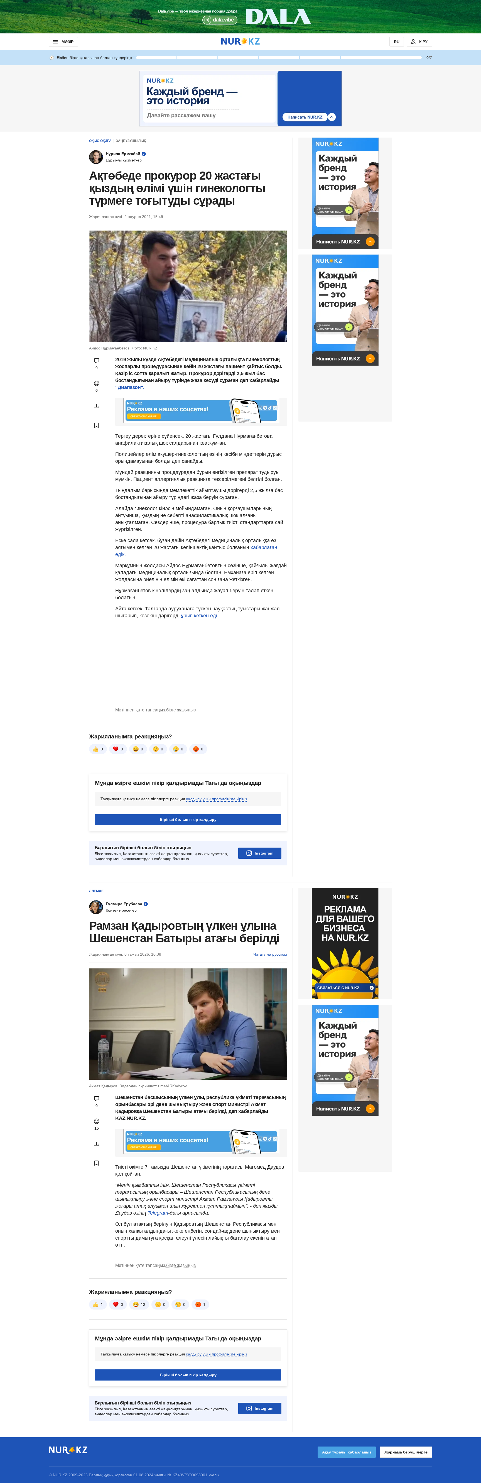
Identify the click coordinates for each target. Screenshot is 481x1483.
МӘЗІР (67, 42)
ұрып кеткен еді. (200, 615)
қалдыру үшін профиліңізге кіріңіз (216, 799)
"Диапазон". (129, 387)
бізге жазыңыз (181, 710)
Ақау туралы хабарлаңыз (346, 1452)
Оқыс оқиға (100, 141)
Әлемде (96, 891)
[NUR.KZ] (240, 41)
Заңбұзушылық (131, 141)
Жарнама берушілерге (406, 1452)
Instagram (264, 853)
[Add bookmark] (96, 425)
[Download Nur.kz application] (240, 16)
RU (396, 42)
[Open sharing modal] (96, 406)
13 (143, 1304)
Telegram (158, 1213)
